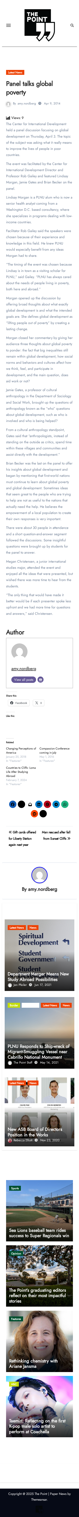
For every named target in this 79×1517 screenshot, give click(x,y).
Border (14, 1005)
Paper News (58, 1493)
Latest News (15, 72)
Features (16, 1319)
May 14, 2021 (49, 1062)
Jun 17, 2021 (43, 985)
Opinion (16, 1253)
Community (30, 1005)
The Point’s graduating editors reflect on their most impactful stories (37, 1295)
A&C (14, 1384)
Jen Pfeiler (21, 985)
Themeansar (39, 1499)
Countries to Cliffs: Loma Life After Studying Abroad (21, 772)
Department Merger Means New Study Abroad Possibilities (38, 976)
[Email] (40, 680)
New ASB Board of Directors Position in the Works (35, 1132)
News (33, 928)
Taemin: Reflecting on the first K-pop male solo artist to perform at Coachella (37, 1426)
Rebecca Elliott (23, 1140)
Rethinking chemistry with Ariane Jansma (33, 1363)
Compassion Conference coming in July (54, 750)
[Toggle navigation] (8, 25)
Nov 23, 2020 (50, 1140)
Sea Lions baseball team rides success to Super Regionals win (39, 1233)
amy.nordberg (27, 103)
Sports (15, 1188)
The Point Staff (23, 1062)
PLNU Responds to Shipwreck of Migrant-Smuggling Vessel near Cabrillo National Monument (38, 1051)
